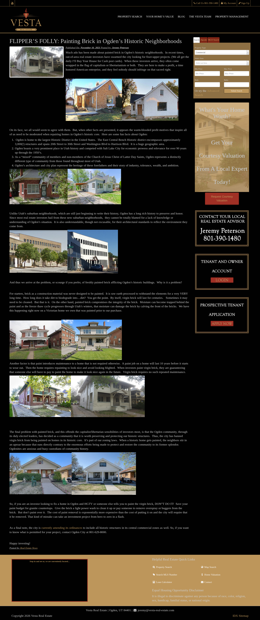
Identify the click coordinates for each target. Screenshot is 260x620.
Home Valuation (212, 574)
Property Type (200, 48)
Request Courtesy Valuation (222, 198)
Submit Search (236, 91)
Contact (208, 582)
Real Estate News (29, 548)
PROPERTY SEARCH (130, 16)
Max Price (228, 69)
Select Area (199, 58)
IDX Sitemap (240, 615)
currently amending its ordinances (61, 527)
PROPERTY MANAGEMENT (231, 16)
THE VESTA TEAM (200, 16)
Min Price (198, 69)
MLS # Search (213, 40)
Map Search (210, 567)
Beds (196, 80)
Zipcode (204, 40)
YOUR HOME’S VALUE (160, 16)
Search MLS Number (166, 574)
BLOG (181, 16)
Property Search (163, 567)
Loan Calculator (163, 582)
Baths (226, 80)
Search (196, 40)
